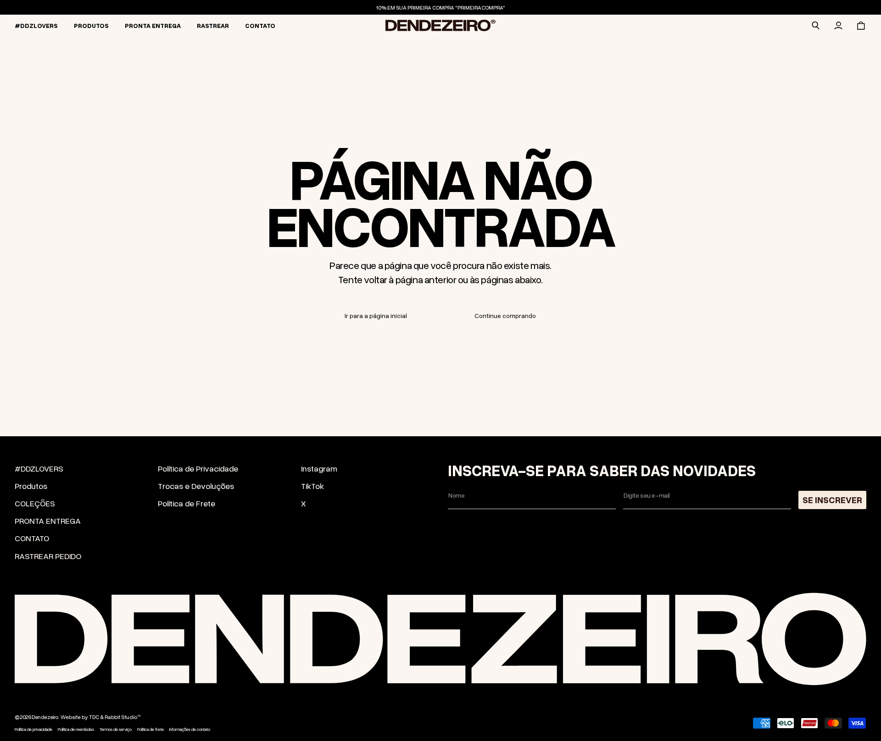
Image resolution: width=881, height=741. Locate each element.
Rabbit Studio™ (122, 717)
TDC (94, 717)
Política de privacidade (33, 729)
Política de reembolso (76, 729)
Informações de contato (189, 729)
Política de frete (150, 729)
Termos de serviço (116, 729)
